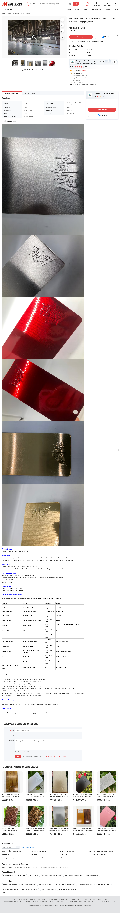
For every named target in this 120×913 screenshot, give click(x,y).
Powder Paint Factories (10, 885)
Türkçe (96, 901)
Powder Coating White (47, 889)
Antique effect (64, 854)
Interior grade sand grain (9, 858)
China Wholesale (52, 899)
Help (85, 10)
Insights (107, 899)
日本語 (80, 901)
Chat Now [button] (107, 37)
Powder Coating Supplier (85, 885)
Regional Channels (82, 899)
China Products (23, 899)
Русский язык (43, 901)
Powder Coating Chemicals (29, 889)
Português (28, 901)
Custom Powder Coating (103, 885)
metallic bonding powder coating (11, 851)
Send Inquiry (81, 37)
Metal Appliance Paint (92, 876)
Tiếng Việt (102, 901)
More (3, 893)
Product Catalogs (28, 847)
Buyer (77, 10)
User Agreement (70, 905)
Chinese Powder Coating (10, 889)
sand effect (34, 854)
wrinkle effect (6, 854)
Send (17, 756)
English (16, 901)
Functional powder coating (97, 854)
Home (3, 13)
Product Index (92, 899)
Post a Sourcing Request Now (56, 756)
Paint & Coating (18, 13)
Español (22, 901)
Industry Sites (72, 899)
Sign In (72, 84)
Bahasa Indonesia (112, 901)
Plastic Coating (34, 876)
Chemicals (9, 13)
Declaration (79, 905)
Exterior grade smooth (66, 858)
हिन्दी (85, 901)
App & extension (96, 10)
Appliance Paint (28, 13)
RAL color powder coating (38, 851)
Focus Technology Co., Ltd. (48, 905)
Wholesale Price (63, 899)
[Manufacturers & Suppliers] (12, 4)
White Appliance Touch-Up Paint (51, 876)
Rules (116, 10)
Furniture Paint (21, 876)
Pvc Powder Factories (45, 885)
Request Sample (99, 41)
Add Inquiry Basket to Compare (34, 70)
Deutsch (57, 901)
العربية (70, 901)
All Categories (8, 10)
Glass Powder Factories (28, 885)
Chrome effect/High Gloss (67, 851)
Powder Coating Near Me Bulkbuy (68, 889)
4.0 (95, 96)
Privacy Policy (87, 905)
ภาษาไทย (90, 901)
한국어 (75, 901)
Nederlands (63, 901)
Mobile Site (100, 899)
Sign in (116, 5)
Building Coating (8, 876)
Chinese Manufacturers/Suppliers (37, 899)
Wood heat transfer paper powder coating (101, 851)
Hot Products (14, 899)
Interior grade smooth (37, 858)
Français (35, 901)
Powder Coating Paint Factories (64, 885)
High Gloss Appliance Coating (73, 876)
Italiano (51, 901)
